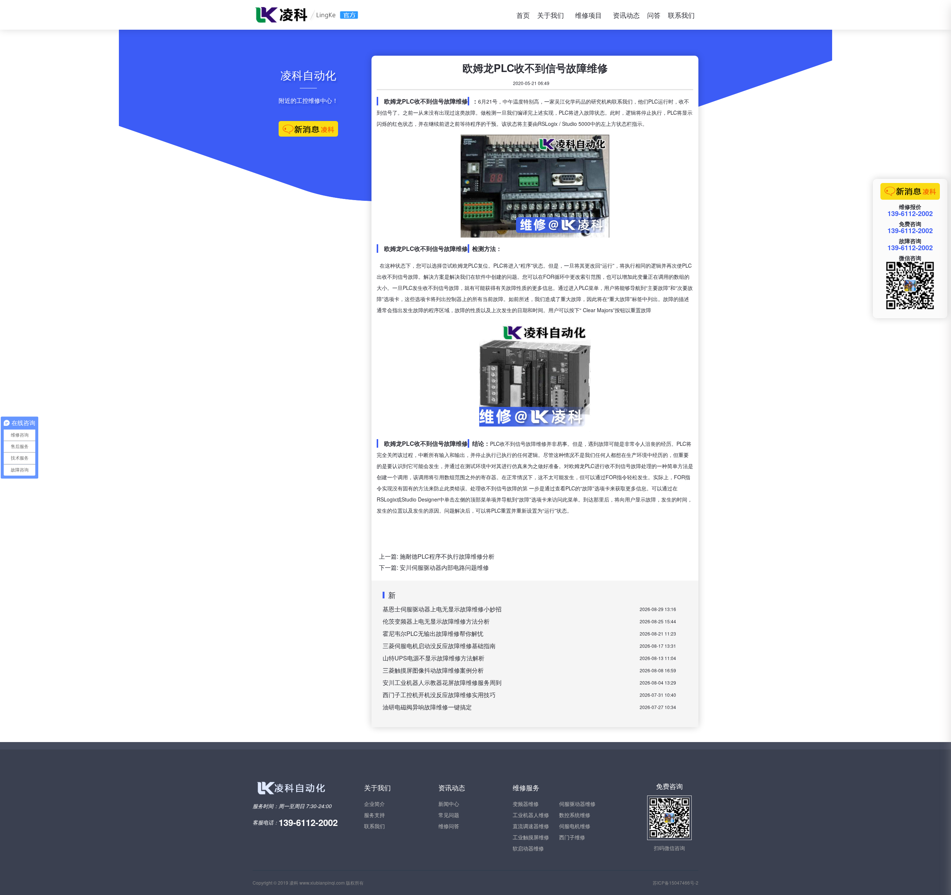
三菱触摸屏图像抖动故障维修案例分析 (433, 670)
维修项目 (588, 15)
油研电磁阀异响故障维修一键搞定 (427, 707)
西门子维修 (572, 837)
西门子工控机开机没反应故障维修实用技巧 (439, 694)
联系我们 (681, 15)
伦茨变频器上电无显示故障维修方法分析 (436, 621)
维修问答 (448, 826)
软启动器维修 (528, 848)
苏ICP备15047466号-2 (675, 882)
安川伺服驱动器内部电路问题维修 (444, 567)
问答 (653, 15)
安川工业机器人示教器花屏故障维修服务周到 (442, 682)
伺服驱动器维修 (577, 803)
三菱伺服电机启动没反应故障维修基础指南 (439, 645)
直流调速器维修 (531, 826)
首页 (523, 15)
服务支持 (374, 815)
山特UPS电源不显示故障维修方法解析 (433, 658)
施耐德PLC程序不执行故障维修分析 (447, 556)
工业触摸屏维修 (531, 837)
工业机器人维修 (531, 815)
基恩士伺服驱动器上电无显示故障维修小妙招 (442, 609)
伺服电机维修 (574, 826)
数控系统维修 (574, 815)
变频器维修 (526, 803)
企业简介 (374, 803)
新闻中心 (448, 803)
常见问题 (448, 815)
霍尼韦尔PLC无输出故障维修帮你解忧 (433, 633)
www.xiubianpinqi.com (322, 882)
